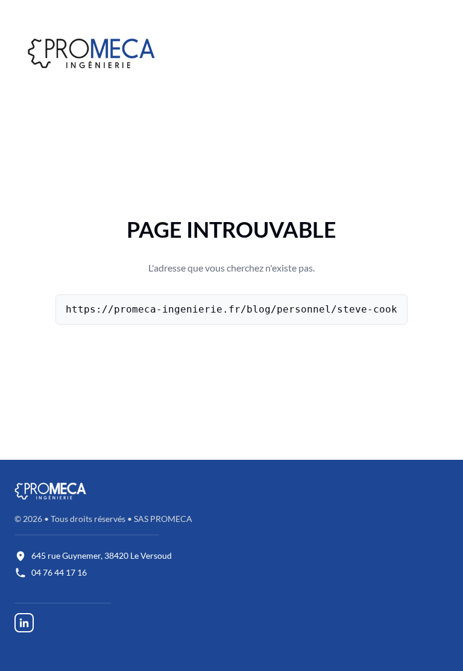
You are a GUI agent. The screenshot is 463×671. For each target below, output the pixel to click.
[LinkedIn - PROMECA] (24, 622)
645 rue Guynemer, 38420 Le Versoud (101, 555)
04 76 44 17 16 (59, 572)
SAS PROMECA (163, 519)
